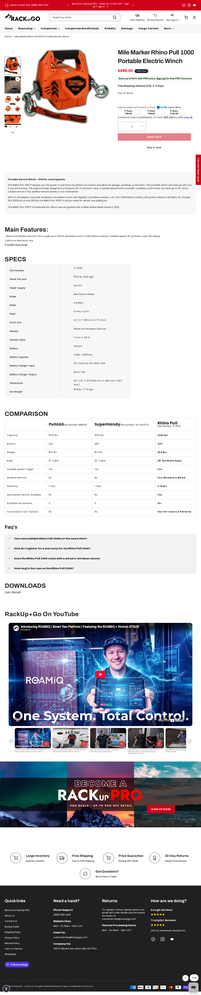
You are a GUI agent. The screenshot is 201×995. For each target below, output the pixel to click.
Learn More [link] (174, 107)
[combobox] (85, 17)
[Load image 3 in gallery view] (13, 123)
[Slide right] (12, 132)
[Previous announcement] (67, 5)
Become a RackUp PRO (17, 910)
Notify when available (198, 170)
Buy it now (154, 147)
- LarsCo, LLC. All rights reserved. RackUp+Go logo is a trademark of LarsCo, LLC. (58, 986)
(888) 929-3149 (62, 914)
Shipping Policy (13, 932)
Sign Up (161, 78)
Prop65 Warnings (16, 245)
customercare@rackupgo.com (70, 937)
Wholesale (10, 954)
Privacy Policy (12, 937)
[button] (184, 17)
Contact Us (11, 921)
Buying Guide (12, 926)
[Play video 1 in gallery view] (13, 84)
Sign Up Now (161, 809)
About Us (9, 915)
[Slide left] (12, 52)
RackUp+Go (17, 986)
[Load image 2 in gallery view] (13, 104)
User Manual (13, 592)
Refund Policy (12, 943)
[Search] (114, 17)
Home (8, 36)
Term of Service (13, 948)
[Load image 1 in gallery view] (13, 65)
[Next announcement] (133, 5)
